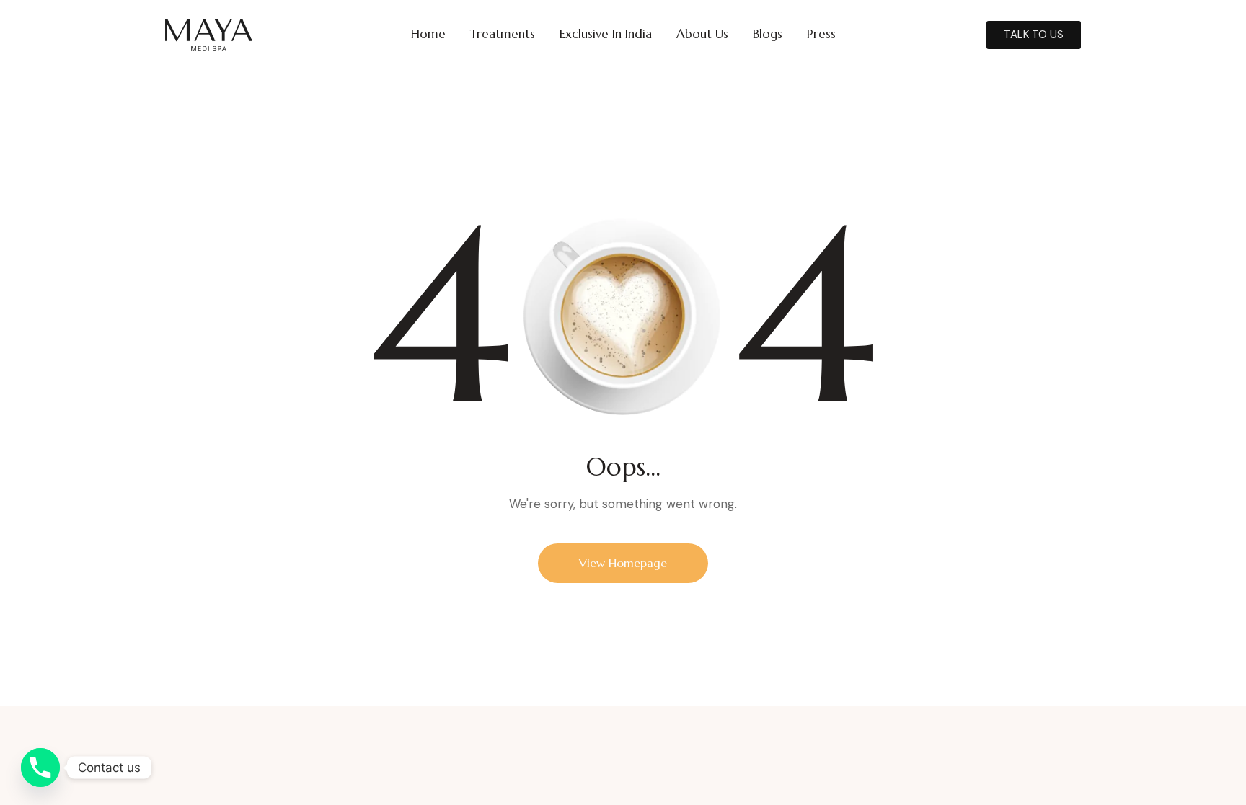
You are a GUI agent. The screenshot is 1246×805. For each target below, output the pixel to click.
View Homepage (623, 563)
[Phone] (40, 767)
